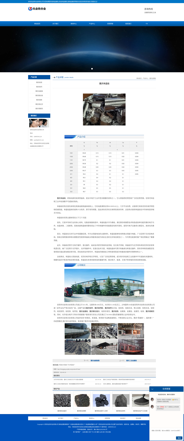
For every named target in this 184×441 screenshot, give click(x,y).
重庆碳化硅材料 (120, 411)
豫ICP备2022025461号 (100, 429)
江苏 (95, 432)
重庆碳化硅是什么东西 (101, 411)
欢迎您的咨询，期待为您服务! (166, 394)
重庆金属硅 (39, 91)
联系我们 (128, 23)
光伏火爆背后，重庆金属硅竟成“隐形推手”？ (116, 384)
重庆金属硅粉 (95, 360)
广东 (92, 432)
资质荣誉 (110, 23)
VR (147, 23)
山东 (101, 432)
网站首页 (37, 23)
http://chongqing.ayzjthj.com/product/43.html (69, 369)
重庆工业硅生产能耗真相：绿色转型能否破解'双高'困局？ (119, 379)
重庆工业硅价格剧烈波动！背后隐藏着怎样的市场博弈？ (70, 384)
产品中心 (92, 23)
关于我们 (55, 23)
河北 (106, 432)
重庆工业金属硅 (131, 360)
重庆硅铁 (39, 82)
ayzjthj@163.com (39, 140)
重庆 (98, 432)
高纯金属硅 (55, 1)
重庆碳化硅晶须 (62, 411)
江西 (89, 432)
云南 (83, 432)
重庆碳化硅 (39, 95)
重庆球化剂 (39, 104)
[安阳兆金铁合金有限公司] (37, 9)
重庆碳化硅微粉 (81, 411)
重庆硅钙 (39, 87)
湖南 (86, 432)
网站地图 (138, 418)
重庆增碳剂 (39, 108)
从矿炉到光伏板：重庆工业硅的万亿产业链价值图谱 (68, 379)
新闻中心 (74, 23)
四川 (104, 432)
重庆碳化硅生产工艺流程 (140, 411)
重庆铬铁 (39, 100)
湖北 (109, 432)
